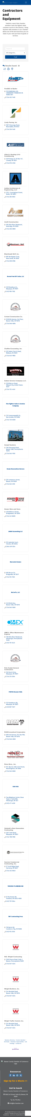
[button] (4, 65)
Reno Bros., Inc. (10, 764)
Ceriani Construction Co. (13, 316)
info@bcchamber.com (16, 1103)
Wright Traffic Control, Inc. (14, 1021)
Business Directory (10, 1040)
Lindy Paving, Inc (10, 122)
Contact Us (18, 1043)
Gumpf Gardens (10, 445)
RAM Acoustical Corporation (14, 732)
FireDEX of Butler (10, 88)
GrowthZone (6, 1115)
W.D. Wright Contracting (13, 956)
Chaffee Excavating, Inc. (13, 348)
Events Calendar (20, 1040)
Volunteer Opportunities (17, 1041)
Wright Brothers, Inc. (12, 989)
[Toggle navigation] (26, 2)
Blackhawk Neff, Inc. (11, 254)
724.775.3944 (16, 1100)
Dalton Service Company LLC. (15, 381)
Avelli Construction (11, 222)
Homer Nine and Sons (12, 509)
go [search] (16, 57)
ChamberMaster (19, 1115)
